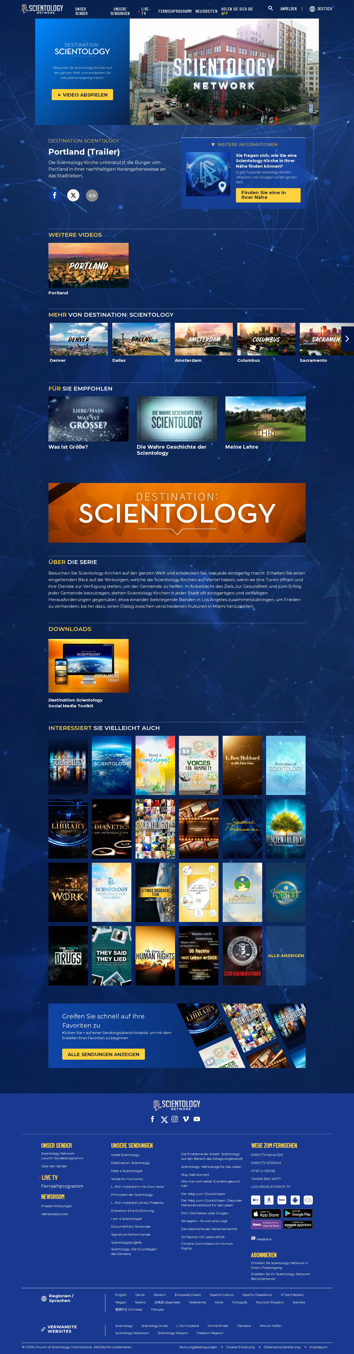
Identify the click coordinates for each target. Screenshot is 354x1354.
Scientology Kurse (154, 1326)
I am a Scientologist (126, 1219)
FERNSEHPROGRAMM (175, 11)
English (121, 1295)
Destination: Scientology (130, 1163)
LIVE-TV (145, 11)
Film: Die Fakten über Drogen (204, 1213)
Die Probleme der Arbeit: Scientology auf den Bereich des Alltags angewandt (212, 1156)
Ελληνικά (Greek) (188, 1295)
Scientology (123, 1326)
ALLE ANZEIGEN (286, 955)
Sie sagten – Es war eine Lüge (204, 1221)
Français (157, 1309)
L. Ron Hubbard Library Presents (137, 1202)
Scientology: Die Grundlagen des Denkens (134, 1251)
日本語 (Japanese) (167, 1302)
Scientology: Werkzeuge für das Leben (211, 1167)
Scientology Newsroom (132, 1333)
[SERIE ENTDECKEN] (68, 765)
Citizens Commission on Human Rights (207, 1245)
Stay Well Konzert (195, 1175)
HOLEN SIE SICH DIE (237, 11)
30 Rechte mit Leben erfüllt (203, 1237)
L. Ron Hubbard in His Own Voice (137, 1186)
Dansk (140, 1295)
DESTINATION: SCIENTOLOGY (83, 141)
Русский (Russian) (270, 1302)
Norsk (219, 1302)
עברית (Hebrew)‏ (292, 1295)
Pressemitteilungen (56, 1206)
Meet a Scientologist (127, 1171)
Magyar (120, 1302)
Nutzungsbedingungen (198, 1347)
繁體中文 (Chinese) (128, 1309)
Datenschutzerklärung (282, 1347)
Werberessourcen (54, 1214)
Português (239, 1302)
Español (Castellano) (257, 1295)
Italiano (140, 1302)
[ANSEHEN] (286, 765)
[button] (6, 338)
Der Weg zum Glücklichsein (203, 1194)
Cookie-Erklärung (240, 1347)
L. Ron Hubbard (187, 1326)
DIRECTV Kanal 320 (267, 1155)
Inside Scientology (125, 1155)
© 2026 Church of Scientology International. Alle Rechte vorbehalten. (77, 1347)
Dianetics (244, 1326)
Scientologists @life (126, 1242)
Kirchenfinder (218, 1326)
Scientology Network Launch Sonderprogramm (62, 1155)
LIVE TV (50, 1177)
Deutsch (160, 1295)
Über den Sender (54, 1166)
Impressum (318, 1347)
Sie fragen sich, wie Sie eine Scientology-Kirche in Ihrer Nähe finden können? (266, 161)
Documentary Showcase (130, 1226)
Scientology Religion (173, 1333)
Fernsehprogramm (62, 1186)
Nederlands (197, 1302)
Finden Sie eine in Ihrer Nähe (263, 195)
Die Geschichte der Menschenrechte (209, 1229)
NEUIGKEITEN (206, 11)
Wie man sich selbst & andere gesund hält (210, 1183)
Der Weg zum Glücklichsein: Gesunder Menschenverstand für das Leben (211, 1202)
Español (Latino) (222, 1295)
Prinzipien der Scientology (132, 1194)
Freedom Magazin (210, 1333)
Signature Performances (130, 1234)
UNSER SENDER (81, 11)
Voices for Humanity (127, 1179)
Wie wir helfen (271, 1326)
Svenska (299, 1302)
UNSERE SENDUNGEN (120, 11)
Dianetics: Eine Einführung (132, 1211)
